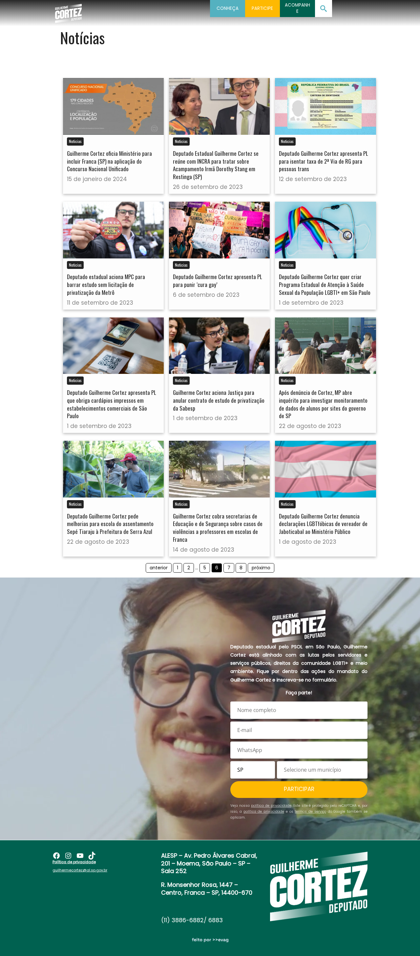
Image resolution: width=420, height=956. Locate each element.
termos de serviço (310, 811)
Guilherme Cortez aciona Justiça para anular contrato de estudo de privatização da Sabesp (218, 400)
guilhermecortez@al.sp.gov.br (79, 870)
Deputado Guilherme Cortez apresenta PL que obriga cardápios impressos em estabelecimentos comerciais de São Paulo (111, 404)
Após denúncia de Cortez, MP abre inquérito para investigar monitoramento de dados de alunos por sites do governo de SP (323, 404)
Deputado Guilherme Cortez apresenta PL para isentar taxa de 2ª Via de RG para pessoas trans (323, 161)
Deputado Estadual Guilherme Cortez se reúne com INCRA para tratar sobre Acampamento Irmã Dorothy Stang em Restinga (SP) (216, 165)
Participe (262, 8)
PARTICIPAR (299, 789)
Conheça (228, 8)
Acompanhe (297, 8)
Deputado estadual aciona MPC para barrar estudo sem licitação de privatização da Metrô (106, 284)
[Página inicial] (68, 11)
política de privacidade (271, 805)
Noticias (75, 141)
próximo (261, 567)
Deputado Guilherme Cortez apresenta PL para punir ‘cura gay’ (217, 281)
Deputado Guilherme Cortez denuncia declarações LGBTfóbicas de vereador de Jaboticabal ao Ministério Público (323, 524)
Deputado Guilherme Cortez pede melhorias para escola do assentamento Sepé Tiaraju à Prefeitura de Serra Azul (110, 524)
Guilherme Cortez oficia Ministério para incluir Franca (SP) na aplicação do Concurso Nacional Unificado (109, 161)
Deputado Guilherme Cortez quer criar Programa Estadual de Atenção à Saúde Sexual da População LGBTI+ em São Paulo (324, 284)
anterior (159, 567)
